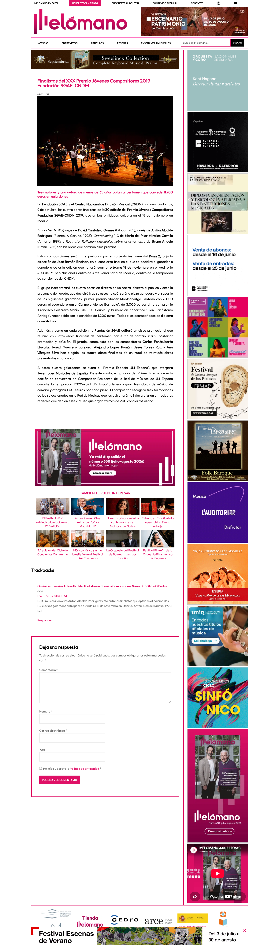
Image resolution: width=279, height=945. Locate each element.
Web (42, 749)
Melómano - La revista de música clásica (80, 21)
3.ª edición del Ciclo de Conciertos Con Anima (52, 552)
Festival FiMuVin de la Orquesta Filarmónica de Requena (158, 554)
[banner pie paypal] (139, 936)
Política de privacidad (85, 768)
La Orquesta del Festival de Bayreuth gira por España (122, 554)
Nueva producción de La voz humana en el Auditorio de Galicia (123, 522)
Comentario (48, 670)
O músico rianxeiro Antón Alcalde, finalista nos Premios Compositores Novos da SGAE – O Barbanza (104, 586)
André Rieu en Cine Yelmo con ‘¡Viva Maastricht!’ (87, 522)
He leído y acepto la (72, 768)
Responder (44, 620)
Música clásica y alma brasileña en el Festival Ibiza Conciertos (87, 554)
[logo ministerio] (192, 918)
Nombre (45, 711)
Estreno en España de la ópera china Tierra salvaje (158, 522)
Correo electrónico (53, 730)
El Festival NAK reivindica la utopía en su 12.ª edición (52, 522)
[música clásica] (217, 636)
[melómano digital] (217, 80)
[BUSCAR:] (206, 42)
